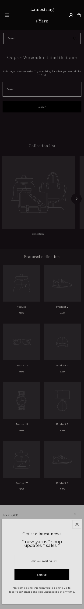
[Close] (77, 524)
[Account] (71, 15)
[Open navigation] (15, 15)
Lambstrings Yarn (42, 15)
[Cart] (78, 15)
